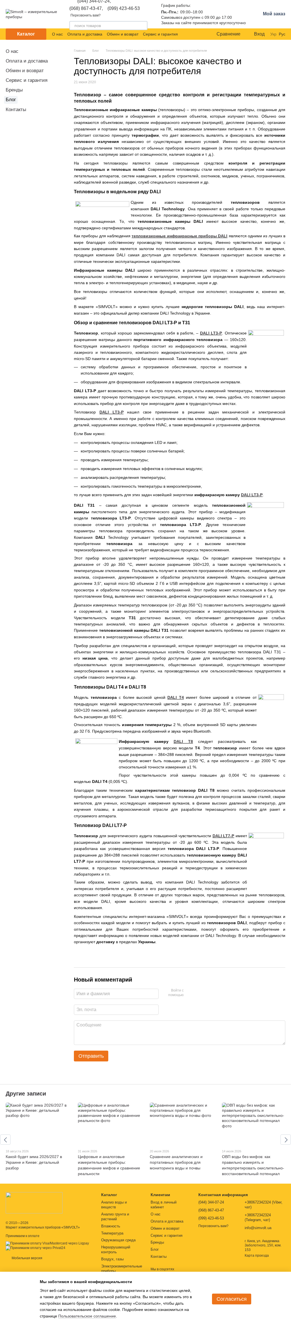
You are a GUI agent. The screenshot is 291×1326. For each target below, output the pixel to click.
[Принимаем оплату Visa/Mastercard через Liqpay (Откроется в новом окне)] (47, 1243)
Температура (112, 1233)
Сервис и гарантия (160, 34)
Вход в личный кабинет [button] (163, 1204)
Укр (273, 34)
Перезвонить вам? (85, 15)
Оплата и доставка (84, 34)
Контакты (16, 109)
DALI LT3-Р (111, 412)
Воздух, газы (112, 1259)
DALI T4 (175, 697)
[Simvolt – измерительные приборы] (34, 1203)
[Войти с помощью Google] (199, 993)
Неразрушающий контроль (115, 1249)
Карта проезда (257, 1256)
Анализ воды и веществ (114, 1204)
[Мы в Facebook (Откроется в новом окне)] (186, 34)
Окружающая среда (118, 1240)
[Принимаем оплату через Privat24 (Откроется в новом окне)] (35, 1248)
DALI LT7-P (223, 836)
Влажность (110, 1226)
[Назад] (5, 1139)
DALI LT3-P (211, 333)
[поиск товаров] (142, 25)
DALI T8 (183, 741)
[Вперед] (285, 1139)
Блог (11, 99)
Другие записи (26, 1093)
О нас (57, 34)
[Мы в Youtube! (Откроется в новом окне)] (192, 34)
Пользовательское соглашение (87, 1316)
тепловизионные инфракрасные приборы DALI (179, 236)
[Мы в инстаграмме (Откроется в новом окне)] (199, 34)
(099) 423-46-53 (123, 8)
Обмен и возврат (122, 34)
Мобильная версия (26, 1258)
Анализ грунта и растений (115, 1216)
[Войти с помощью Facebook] (189, 993)
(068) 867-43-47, (86, 8)
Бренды (14, 90)
